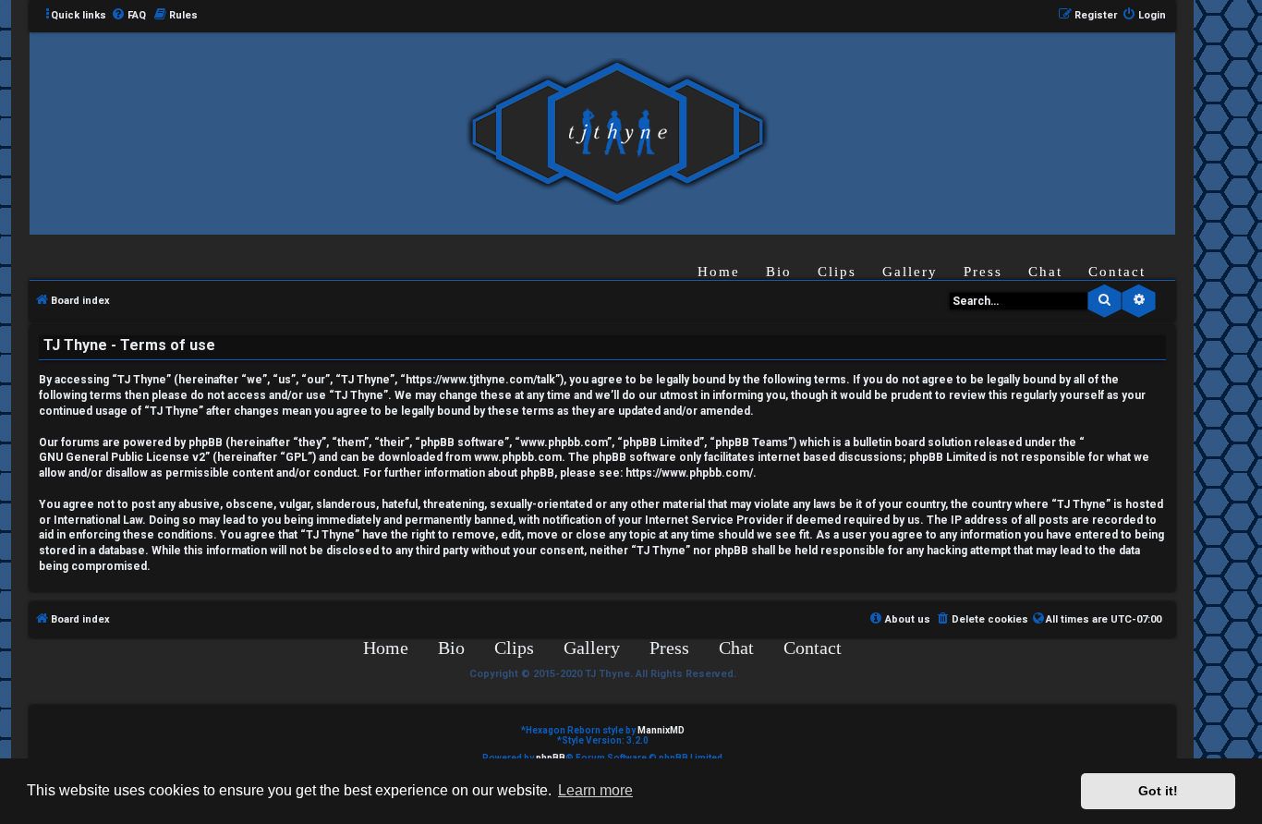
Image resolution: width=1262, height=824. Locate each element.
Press (983, 271)
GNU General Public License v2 (122, 457)
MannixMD (661, 730)
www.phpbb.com (518, 457)
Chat (1045, 271)
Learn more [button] (595, 790)
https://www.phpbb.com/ (689, 473)
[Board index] (617, 133)
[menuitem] (128, 16)
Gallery (910, 271)
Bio (779, 271)
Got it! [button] (1158, 790)
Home (719, 271)
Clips (837, 271)
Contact (1117, 271)
